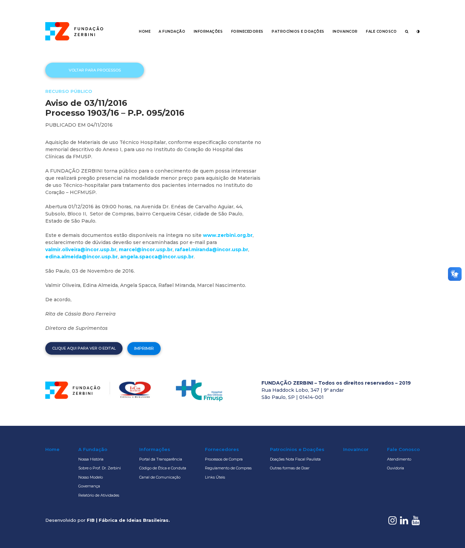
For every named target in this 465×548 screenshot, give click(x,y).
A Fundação (172, 31)
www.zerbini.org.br (228, 235)
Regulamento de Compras (228, 468)
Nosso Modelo (90, 477)
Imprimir (144, 348)
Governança (89, 486)
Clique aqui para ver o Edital (84, 348)
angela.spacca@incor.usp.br (157, 257)
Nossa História (90, 459)
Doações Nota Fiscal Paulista (295, 459)
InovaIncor (345, 31)
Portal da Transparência (160, 459)
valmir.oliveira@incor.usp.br (80, 249)
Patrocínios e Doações (298, 31)
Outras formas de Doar (289, 468)
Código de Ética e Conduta (162, 468)
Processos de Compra (224, 459)
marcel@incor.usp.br (146, 249)
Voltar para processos (95, 70)
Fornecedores (247, 31)
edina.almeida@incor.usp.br (81, 257)
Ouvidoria (395, 468)
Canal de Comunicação (159, 477)
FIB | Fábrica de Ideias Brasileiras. (128, 520)
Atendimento (399, 459)
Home (144, 31)
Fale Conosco (381, 31)
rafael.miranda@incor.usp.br (211, 249)
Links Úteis (215, 477)
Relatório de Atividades (98, 495)
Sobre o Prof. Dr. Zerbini (99, 468)
